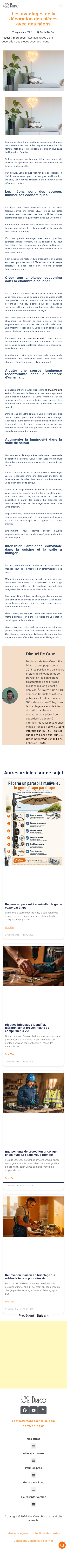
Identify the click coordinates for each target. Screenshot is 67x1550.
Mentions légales (17, 1533)
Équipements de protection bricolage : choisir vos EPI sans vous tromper (31, 1153)
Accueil (6, 37)
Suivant (42, 1315)
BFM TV (52, 726)
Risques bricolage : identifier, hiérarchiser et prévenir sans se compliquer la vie (27, 1028)
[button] (61, 6)
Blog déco (19, 37)
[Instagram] (42, 1410)
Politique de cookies (47, 1533)
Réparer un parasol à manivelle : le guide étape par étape (33, 906)
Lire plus (9, 927)
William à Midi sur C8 (49, 734)
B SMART (43, 743)
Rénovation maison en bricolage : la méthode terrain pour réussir (30, 1277)
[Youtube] (33, 1410)
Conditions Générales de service (34, 1540)
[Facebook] (24, 1410)
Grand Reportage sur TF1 (41, 739)
